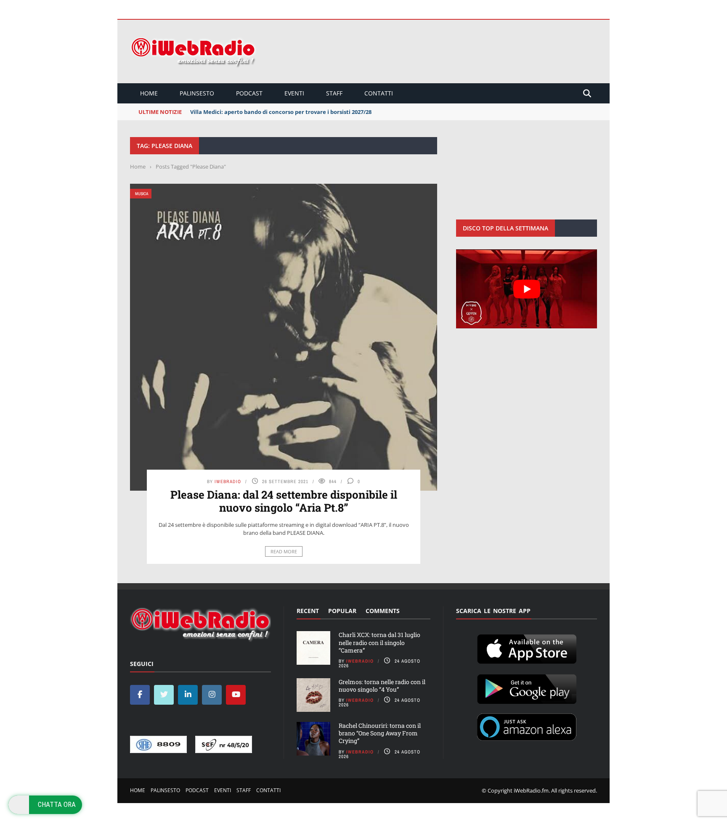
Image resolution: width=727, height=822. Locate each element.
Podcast (249, 93)
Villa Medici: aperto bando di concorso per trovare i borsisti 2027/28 (280, 112)
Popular (342, 611)
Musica (141, 193)
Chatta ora (57, 804)
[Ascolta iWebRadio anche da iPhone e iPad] (526, 647)
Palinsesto (197, 93)
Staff (334, 93)
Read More (284, 551)
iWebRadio (228, 481)
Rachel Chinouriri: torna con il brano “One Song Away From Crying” (380, 733)
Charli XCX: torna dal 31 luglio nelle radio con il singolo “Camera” (379, 642)
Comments (383, 611)
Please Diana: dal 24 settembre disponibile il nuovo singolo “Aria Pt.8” (283, 501)
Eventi (294, 93)
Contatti (378, 93)
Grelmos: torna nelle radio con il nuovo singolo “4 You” (382, 685)
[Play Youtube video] (526, 288)
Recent (308, 611)
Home (149, 93)
